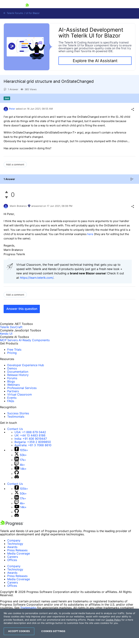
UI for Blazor (33, 13)
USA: (30, 432)
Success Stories (18, 413)
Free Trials (14, 349)
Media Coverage (18, 553)
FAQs (10, 401)
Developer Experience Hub (25, 365)
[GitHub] (16, 473)
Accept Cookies (19, 631)
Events (11, 397)
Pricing (12, 353)
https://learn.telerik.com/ (36, 277)
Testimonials (15, 416)
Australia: (32, 445)
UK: (29, 435)
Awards (12, 547)
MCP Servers (9, 340)
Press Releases (17, 550)
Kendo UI (6, 333)
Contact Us (15, 429)
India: (30, 438)
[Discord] (16, 477)
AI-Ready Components (34, 340)
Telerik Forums (14, 13)
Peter (12, 108)
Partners (13, 391)
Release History (18, 375)
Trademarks (28, 608)
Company (13, 540)
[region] (69, 623)
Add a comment (15, 164)
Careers (12, 556)
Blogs (11, 381)
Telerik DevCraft (11, 327)
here (90, 234)
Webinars (13, 384)
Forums (12, 378)
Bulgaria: (32, 442)
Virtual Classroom (19, 394)
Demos (12, 368)
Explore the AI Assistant (95, 60)
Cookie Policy (113, 619)
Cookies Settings (53, 631)
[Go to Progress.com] (12, 525)
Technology (15, 543)
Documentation (17, 371)
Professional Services (22, 388)
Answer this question (21, 309)
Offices (12, 560)
